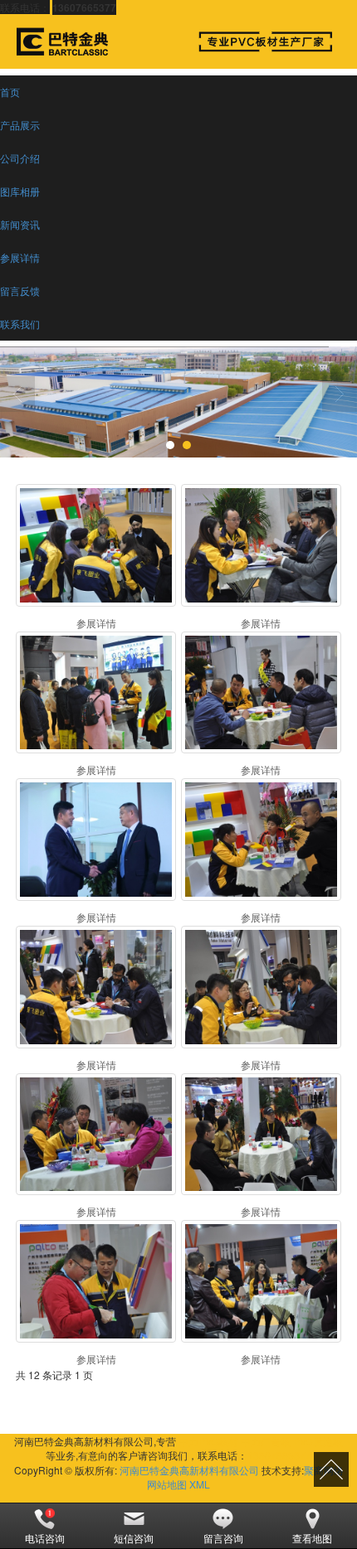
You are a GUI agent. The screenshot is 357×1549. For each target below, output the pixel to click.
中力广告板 (266, 1441)
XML (199, 1484)
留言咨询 (223, 1538)
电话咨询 (45, 1538)
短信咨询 (134, 1538)
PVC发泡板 (318, 1441)
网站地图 (167, 1484)
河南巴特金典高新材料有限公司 (189, 1470)
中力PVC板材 (208, 1441)
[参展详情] (96, 545)
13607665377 (279, 1455)
